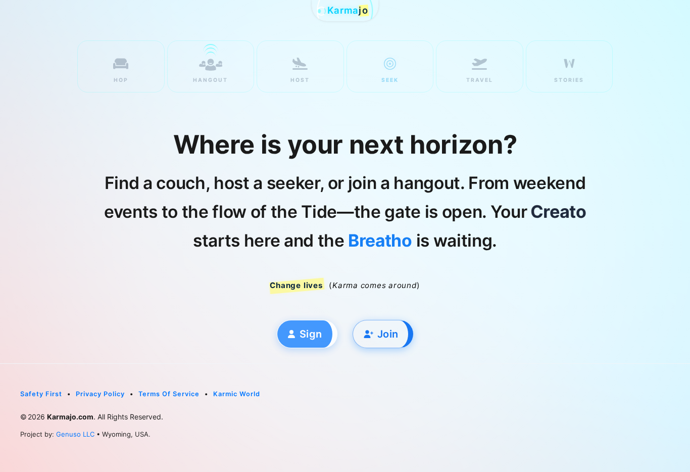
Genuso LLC (75, 434)
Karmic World (236, 394)
